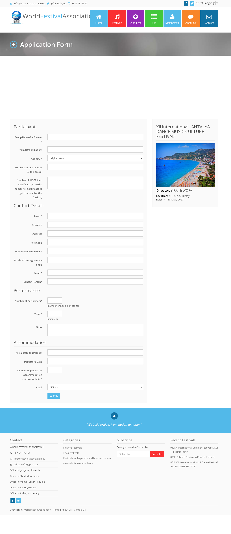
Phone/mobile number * (28, 251)
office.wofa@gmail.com (26, 464)
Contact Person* (32, 281)
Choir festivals (71, 452)
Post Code (36, 242)
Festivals (117, 22)
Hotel (39, 387)
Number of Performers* (28, 301)
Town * (38, 216)
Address (37, 233)
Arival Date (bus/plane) (29, 352)
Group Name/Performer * (28, 139)
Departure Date (33, 361)
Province (37, 225)
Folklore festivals (72, 447)
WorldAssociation (59, 16)
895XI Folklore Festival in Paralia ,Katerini (192, 457)
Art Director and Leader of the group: (28, 169)
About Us (190, 22)
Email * (38, 273)
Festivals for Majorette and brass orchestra (87, 458)
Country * (36, 158)
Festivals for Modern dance (78, 463)
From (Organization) (30, 149)
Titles (39, 327)
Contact (209, 22)
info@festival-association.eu (29, 458)
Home (98, 22)
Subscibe (157, 454)
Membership (172, 22)
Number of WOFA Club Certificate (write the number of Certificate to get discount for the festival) (28, 188)
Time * (38, 314)
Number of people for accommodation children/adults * (29, 375)
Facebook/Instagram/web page (28, 262)
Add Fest (135, 22)
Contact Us (80, 509)
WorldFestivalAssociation (37, 509)
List (154, 22)
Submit (54, 395)
